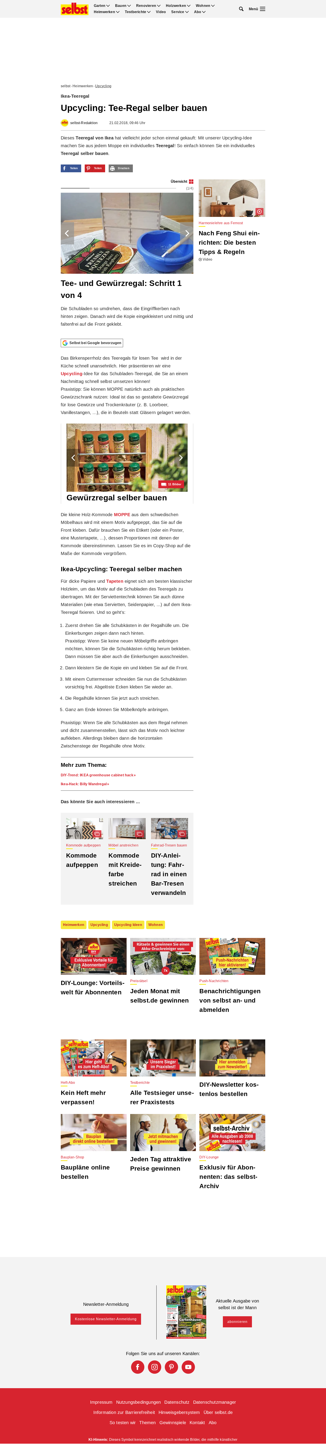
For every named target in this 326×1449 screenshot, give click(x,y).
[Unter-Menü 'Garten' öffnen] (108, 5)
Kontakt (197, 1422)
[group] (127, 257)
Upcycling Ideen (128, 925)
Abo (197, 12)
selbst (65, 86)
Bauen (120, 6)
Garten (99, 6)
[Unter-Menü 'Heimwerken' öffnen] (118, 12)
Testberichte (135, 12)
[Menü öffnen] (262, 9)
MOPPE (122, 514)
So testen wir (123, 1422)
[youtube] (188, 1367)
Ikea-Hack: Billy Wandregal (84, 784)
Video (161, 12)
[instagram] (154, 1367)
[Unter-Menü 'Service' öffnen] (187, 12)
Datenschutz (176, 1402)
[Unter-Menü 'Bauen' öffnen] (129, 5)
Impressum (101, 1402)
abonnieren (237, 1322)
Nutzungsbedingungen (138, 1402)
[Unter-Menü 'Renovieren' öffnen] (159, 5)
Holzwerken (176, 6)
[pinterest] (171, 1367)
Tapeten (114, 581)
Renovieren (146, 6)
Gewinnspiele (172, 1422)
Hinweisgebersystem (179, 1412)
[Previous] (67, 233)
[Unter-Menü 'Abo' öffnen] (204, 12)
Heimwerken (104, 12)
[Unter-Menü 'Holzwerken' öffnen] (188, 5)
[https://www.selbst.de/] (74, 9)
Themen (147, 1422)
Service (177, 12)
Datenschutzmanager (214, 1402)
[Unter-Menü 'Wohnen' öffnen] (213, 5)
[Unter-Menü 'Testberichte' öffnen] (149, 12)
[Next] (186, 233)
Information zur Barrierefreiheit (124, 1412)
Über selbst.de (218, 1412)
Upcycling (103, 86)
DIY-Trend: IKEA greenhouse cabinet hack (97, 775)
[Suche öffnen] (241, 9)
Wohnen (203, 6)
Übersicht (179, 181)
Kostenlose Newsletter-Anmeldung (106, 1319)
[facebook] (137, 1367)
